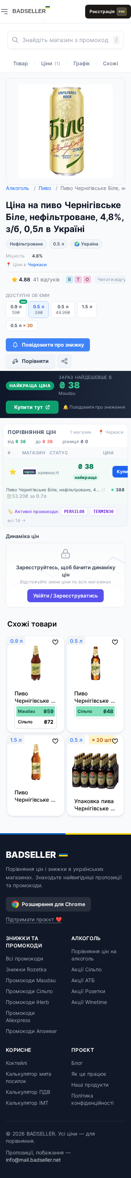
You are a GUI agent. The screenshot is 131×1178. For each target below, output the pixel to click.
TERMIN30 (103, 511)
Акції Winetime (89, 1002)
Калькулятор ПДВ (28, 1092)
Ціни (50, 63)
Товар (20, 63)
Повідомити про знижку (53, 345)
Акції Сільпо (86, 969)
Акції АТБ (83, 980)
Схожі (110, 63)
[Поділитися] (64, 361)
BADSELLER (31, 855)
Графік (82, 63)
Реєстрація (107, 11)
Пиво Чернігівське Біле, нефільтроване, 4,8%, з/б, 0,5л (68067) (53, 489)
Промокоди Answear (31, 1031)
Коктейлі (16, 1063)
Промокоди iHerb (27, 1002)
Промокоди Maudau (31, 980)
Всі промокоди (24, 958)
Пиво (48, 188)
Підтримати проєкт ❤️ (34, 919)
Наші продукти (89, 1085)
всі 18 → (16, 520)
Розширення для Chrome (53, 904)
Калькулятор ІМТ (27, 1103)
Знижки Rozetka (26, 969)
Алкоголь (21, 188)
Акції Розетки (88, 991)
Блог (77, 1063)
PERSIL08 (74, 511)
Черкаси (37, 264)
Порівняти (35, 361)
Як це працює (89, 1074)
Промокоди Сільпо (29, 991)
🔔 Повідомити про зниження (94, 407)
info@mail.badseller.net (33, 1160)
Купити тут (28, 407)
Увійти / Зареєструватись (65, 595)
